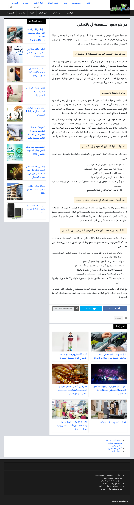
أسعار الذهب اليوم (115, 449)
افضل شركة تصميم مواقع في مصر (108, 475)
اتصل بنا (15, 3)
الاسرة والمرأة (53, 3)
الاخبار (88, 3)
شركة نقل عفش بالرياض (112, 478)
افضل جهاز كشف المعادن (112, 484)
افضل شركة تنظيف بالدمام (111, 481)
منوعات (26, 3)
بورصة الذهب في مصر (113, 440)
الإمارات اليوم (116, 451)
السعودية (118, 318)
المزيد (11, 13)
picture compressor (115, 443)
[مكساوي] (120, 7)
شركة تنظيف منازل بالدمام (111, 489)
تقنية (32, 13)
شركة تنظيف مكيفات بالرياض (110, 486)
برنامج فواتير (117, 446)
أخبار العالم (57, 13)
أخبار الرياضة (38, 3)
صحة (65, 3)
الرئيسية (70, 13)
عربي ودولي (76, 3)
